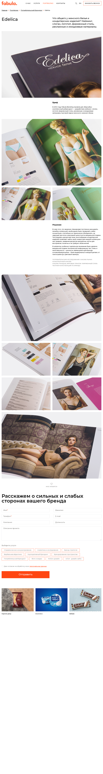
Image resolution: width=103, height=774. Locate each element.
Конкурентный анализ (61, 261)
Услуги (37, 3)
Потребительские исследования (66, 259)
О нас (28, 3)
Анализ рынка (86, 259)
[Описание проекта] (51, 540)
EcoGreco (39, 614)
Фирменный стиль (89, 263)
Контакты (60, 3)
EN (80, 3)
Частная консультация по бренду (66, 265)
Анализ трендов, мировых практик (66, 263)
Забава (71, 614)
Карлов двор (6, 614)
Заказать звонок (92, 3)
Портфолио (48, 3)
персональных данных (38, 566)
